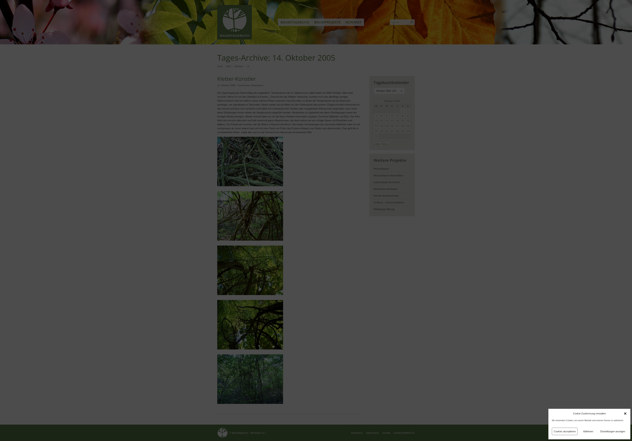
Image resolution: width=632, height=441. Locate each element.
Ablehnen (588, 431)
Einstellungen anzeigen (612, 431)
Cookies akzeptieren (565, 431)
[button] (625, 413)
